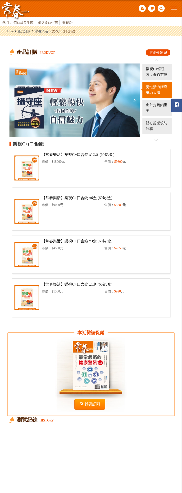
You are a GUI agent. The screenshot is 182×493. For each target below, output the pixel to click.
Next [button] (134, 100)
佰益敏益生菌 (23, 22)
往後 (156, 140)
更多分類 (156, 52)
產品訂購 (24, 31)
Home (9, 31)
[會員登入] (142, 9)
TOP (172, 463)
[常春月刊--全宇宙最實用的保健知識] (15, 10)
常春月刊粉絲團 (176, 105)
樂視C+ (67, 22)
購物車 (151, 9)
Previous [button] (15, 100)
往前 (156, 60)
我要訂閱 (92, 404)
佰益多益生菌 (48, 22)
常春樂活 (41, 31)
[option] (74, 100)
